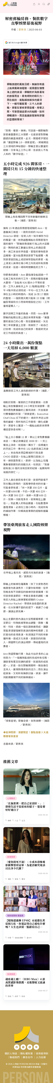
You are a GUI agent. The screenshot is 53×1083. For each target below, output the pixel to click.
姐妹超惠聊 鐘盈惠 (15, 915)
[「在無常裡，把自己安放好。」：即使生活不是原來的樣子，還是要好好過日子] (26, 770)
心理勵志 (11, 798)
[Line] (36, 1047)
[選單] (48, 4)
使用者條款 (42, 1053)
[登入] (39, 4)
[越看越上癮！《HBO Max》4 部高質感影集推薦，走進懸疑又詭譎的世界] (26, 946)
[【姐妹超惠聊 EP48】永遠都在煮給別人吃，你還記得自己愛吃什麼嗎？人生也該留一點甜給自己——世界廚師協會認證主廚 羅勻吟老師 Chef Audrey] (26, 887)
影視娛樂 (11, 856)
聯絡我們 (15, 1057)
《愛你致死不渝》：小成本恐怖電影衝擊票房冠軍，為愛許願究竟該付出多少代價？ (25, 865)
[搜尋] (44, 4)
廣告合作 (28, 1057)
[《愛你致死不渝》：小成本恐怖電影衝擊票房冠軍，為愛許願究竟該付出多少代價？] (26, 829)
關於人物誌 (11, 1053)
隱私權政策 (26, 1053)
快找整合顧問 (26, 1067)
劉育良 (22, 29)
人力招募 (41, 1057)
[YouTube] (29, 1047)
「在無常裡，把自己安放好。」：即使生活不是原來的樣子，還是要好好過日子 (25, 806)
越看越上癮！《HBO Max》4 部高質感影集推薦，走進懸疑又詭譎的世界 (25, 982)
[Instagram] (23, 1047)
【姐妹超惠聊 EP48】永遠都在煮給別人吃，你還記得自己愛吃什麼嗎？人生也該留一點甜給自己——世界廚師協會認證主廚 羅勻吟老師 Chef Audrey (25, 926)
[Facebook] (16, 1047)
